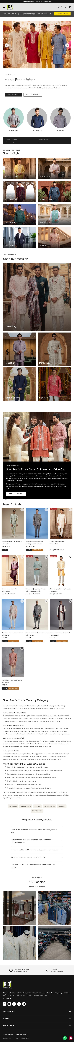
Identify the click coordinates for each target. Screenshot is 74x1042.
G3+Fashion (10, 1034)
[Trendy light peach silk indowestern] (61, 523)
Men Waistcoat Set (49, 806)
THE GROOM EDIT (13, 94)
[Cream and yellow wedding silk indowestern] (61, 570)
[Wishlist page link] (58, 7)
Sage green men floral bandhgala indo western (12, 543)
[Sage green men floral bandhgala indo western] (13, 523)
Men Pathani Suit (37, 131)
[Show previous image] (7, 45)
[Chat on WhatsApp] (65, 1038)
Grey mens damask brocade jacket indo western (37, 634)
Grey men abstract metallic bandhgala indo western (34, 543)
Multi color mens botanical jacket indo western (12, 634)
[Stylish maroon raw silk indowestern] (13, 570)
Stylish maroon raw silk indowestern (9, 590)
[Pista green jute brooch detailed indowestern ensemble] (37, 570)
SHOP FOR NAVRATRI (33, 94)
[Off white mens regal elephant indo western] (61, 614)
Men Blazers (61, 806)
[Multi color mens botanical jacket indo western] (13, 614)
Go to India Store (21, 1034)
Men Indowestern (37, 811)
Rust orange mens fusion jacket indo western (12, 681)
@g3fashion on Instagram (37, 887)
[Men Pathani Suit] (37, 117)
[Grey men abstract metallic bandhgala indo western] (37, 523)
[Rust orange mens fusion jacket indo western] (13, 662)
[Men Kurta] (60, 117)
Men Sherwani (13, 131)
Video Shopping (25, 1038)
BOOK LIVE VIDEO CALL (16, 494)
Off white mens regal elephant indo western (60, 634)
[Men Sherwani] (13, 117)
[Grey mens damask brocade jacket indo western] (37, 614)
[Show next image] (67, 45)
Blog (17, 1038)
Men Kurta (60, 131)
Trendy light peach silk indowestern (57, 543)
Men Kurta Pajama (26, 806)
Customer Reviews (8, 1038)
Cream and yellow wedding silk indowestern (60, 590)
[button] (70, 7)
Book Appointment (62, 14)
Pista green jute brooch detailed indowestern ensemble (36, 590)
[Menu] (4, 7)
